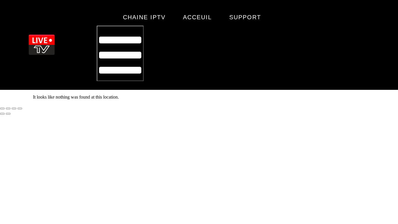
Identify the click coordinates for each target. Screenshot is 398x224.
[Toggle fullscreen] (8, 108)
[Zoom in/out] (2, 108)
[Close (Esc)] (19, 108)
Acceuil (197, 17)
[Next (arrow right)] (8, 114)
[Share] (14, 108)
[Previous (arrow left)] (2, 114)
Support (245, 17)
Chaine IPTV (144, 17)
